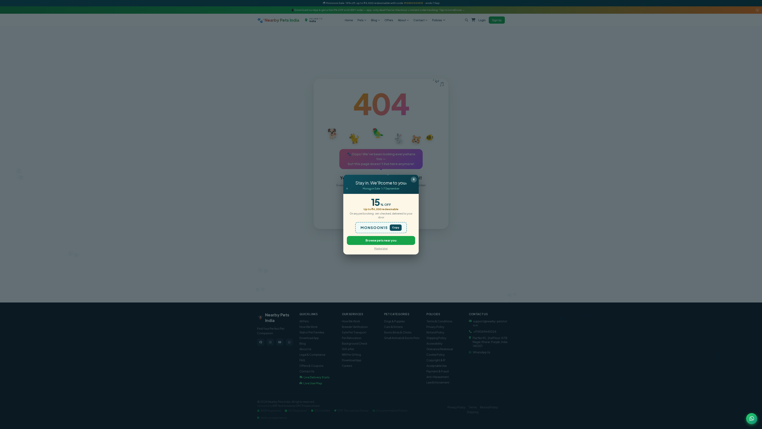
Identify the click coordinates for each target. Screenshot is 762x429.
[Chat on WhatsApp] (751, 418)
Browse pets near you (381, 240)
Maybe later (381, 248)
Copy (395, 227)
